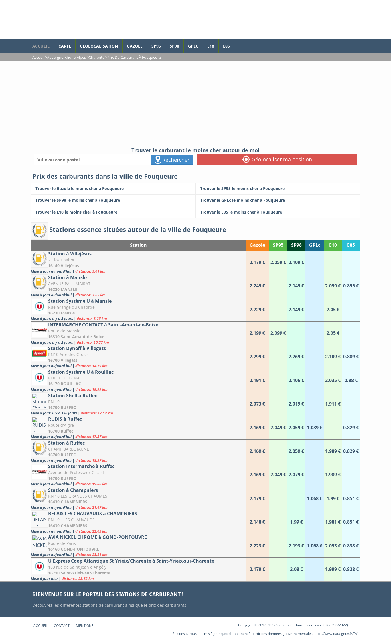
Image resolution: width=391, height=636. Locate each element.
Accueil (40, 625)
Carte (64, 46)
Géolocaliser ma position (281, 159)
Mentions (85, 625)
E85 (226, 46)
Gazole (135, 46)
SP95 (156, 46)
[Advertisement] (195, 104)
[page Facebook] (238, 43)
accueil (41, 46)
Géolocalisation (99, 46)
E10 (210, 46)
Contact (62, 625)
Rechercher (175, 159)
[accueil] (85, 19)
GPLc (193, 46)
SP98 (174, 46)
